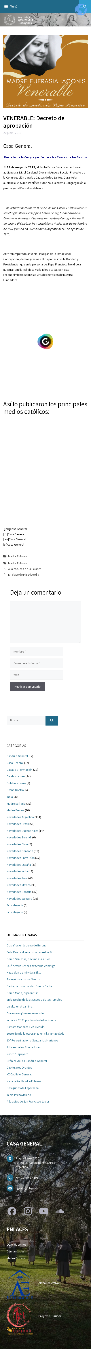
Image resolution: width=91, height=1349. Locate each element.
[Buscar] (52, 721)
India (10, 797)
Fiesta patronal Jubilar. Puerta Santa (29, 986)
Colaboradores (16, 783)
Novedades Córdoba (20, 851)
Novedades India (17, 871)
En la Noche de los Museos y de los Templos (34, 1000)
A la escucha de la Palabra (24, 569)
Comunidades (15, 1251)
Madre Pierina (15, 810)
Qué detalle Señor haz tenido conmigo (31, 966)
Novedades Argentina (20, 817)
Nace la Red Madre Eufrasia (24, 1081)
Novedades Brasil (18, 824)
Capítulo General (17, 756)
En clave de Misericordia (23, 575)
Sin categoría (15, 905)
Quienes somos (16, 1244)
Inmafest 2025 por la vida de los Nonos (31, 1020)
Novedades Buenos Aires (22, 831)
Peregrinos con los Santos (23, 979)
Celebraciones (16, 776)
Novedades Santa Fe (19, 899)
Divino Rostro (15, 790)
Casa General (15, 763)
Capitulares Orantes (19, 1067)
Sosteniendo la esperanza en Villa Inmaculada (35, 1034)
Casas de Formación (19, 770)
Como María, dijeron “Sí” (22, 993)
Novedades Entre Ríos (20, 858)
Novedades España (19, 865)
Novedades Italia (17, 878)
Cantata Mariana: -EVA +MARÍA (26, 1027)
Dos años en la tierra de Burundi (27, 945)
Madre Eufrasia (17, 556)
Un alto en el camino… (21, 1006)
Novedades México (19, 885)
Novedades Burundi (19, 837)
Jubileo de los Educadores (23, 1047)
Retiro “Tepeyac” (17, 1054)
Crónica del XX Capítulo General (27, 1061)
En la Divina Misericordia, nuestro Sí (29, 952)
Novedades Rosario (19, 892)
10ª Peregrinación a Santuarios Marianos (32, 1040)
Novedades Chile (17, 844)
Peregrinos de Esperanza (23, 1088)
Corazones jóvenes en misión (25, 1013)
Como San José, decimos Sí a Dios (28, 959)
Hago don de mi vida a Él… (24, 972)
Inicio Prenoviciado (19, 1095)
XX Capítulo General (19, 1074)
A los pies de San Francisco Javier (28, 1101)
